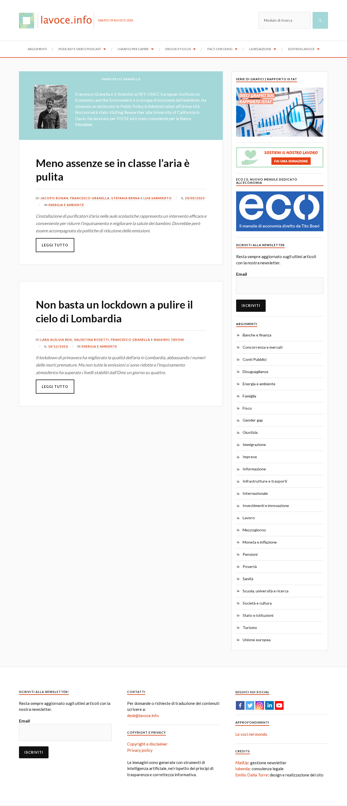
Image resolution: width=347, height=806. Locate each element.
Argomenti (37, 49)
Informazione (254, 469)
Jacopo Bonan (54, 198)
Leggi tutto (55, 245)
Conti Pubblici (254, 359)
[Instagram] (259, 705)
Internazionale (255, 493)
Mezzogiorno (254, 530)
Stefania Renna (125, 198)
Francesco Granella (90, 198)
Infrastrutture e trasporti (265, 481)
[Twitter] (250, 705)
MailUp (241, 762)
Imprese (250, 456)
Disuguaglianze (255, 371)
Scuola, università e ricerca (265, 591)
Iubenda (242, 768)
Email (241, 274)
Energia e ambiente (66, 205)
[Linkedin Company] (269, 705)
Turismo (250, 627)
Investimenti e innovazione (266, 505)
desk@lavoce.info (143, 715)
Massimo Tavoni (169, 339)
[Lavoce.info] (58, 20)
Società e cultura (257, 603)
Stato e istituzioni (258, 615)
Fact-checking (220, 49)
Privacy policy (140, 750)
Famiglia (249, 396)
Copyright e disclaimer (147, 743)
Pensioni (250, 554)
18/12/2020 (58, 346)
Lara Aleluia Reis (56, 339)
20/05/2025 (195, 198)
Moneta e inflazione (260, 542)
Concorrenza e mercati (262, 347)
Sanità (248, 578)
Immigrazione (254, 444)
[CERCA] (320, 20)
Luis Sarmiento (157, 198)
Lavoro (249, 517)
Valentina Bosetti (91, 339)
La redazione (260, 49)
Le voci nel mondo (251, 734)
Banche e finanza (257, 335)
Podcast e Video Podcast (80, 49)
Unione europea (257, 639)
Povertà (250, 566)
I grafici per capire (133, 49)
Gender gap (253, 420)
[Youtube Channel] (279, 705)
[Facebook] (240, 705)
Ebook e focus (178, 49)
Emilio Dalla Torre (251, 774)
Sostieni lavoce (301, 49)
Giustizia (250, 432)
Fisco (247, 408)
